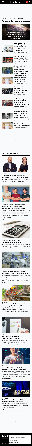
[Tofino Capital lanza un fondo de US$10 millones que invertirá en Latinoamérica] (16, 164)
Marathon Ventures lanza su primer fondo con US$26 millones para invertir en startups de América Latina (14, 206)
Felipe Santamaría (7, 345)
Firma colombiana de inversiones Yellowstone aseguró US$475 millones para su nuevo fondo (20, 90)
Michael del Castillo (19, 119)
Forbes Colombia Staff (16, 38)
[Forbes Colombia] (15, 2)
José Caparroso (18, 75)
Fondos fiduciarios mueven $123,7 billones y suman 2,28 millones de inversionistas (16, 34)
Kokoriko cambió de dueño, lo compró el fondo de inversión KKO (21, 58)
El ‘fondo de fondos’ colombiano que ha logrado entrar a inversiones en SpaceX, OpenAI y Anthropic (20, 69)
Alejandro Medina (7, 378)
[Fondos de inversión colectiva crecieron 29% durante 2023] (7, 80)
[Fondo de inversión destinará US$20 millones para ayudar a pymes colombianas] (16, 260)
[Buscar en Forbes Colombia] (29, 2)
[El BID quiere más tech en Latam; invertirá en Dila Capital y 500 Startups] (16, 356)
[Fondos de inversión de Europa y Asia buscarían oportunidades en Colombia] (16, 293)
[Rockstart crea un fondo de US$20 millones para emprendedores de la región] (16, 389)
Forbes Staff (17, 83)
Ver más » (11, 442)
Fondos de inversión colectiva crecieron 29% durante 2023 (19, 79)
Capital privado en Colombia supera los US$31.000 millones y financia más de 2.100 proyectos (19, 46)
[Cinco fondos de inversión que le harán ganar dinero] (7, 125)
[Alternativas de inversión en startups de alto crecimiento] (16, 325)
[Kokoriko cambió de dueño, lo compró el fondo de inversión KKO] (7, 60)
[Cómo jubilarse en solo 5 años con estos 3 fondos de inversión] (16, 229)
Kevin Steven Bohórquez (18, 106)
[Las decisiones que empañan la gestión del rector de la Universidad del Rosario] (7, 103)
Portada (4, 18)
